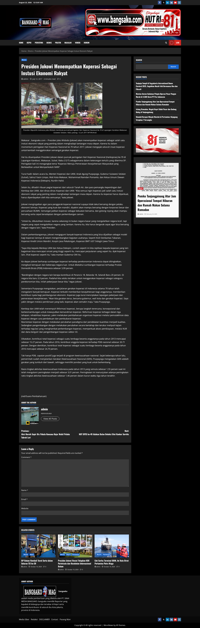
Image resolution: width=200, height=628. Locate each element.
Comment (26, 457)
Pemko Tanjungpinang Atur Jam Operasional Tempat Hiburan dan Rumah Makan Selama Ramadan (155, 103)
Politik (58, 42)
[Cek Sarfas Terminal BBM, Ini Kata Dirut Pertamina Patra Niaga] (112, 546)
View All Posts (50, 418)
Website (24, 508)
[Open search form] (166, 43)
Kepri (29, 42)
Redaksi (34, 619)
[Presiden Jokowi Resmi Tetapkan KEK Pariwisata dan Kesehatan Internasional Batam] (75, 546)
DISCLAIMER (44, 619)
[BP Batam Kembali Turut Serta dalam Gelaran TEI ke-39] (38, 546)
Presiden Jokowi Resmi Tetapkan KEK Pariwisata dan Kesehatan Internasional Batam (74, 563)
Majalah (68, 42)
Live (177, 42)
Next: (104, 432)
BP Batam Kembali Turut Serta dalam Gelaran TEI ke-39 (37, 562)
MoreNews (108, 625)
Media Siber (24, 619)
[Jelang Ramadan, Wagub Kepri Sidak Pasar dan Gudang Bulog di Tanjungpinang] (157, 177)
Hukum (86, 42)
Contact (54, 619)
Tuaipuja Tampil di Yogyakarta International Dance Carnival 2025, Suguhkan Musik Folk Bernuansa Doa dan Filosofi (157, 86)
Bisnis (49, 42)
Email (24, 499)
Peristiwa (39, 42)
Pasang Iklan (65, 619)
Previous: (45, 434)
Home (21, 42)
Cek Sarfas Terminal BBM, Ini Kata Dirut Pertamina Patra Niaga (112, 562)
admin (25, 79)
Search (139, 60)
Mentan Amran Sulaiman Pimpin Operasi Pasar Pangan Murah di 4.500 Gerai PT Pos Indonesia (156, 95)
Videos (77, 42)
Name (24, 490)
